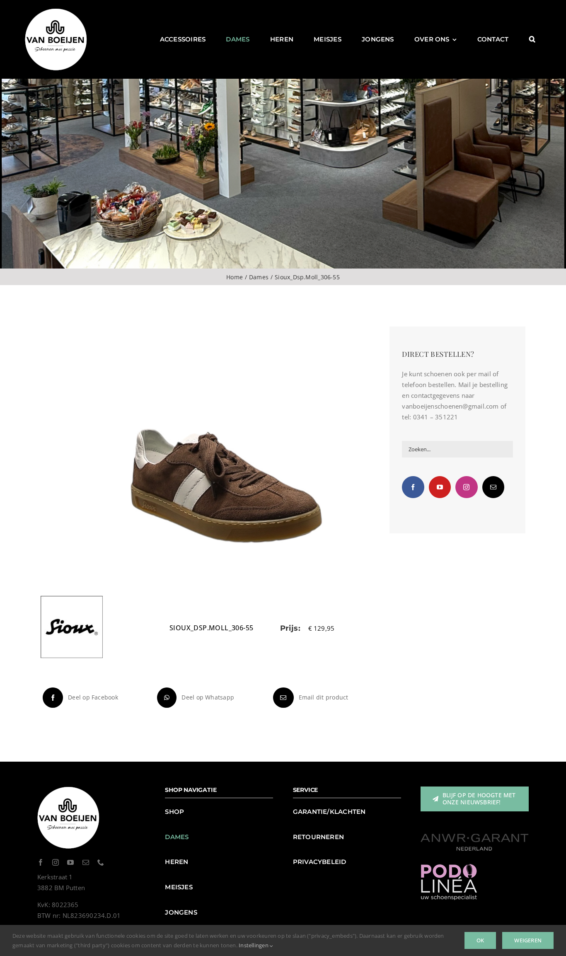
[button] (532, 39)
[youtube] (70, 862)
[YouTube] (440, 487)
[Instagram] (466, 487)
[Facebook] (413, 487)
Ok (480, 940)
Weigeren (528, 940)
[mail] (85, 862)
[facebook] (40, 862)
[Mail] (493, 487)
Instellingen (254, 945)
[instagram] (55, 862)
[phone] (100, 862)
